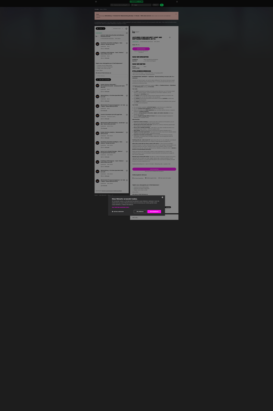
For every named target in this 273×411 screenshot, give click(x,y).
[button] (136, 207)
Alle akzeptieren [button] (154, 211)
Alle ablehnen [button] (140, 211)
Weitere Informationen (127, 204)
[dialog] (136, 205)
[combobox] (162, 197)
